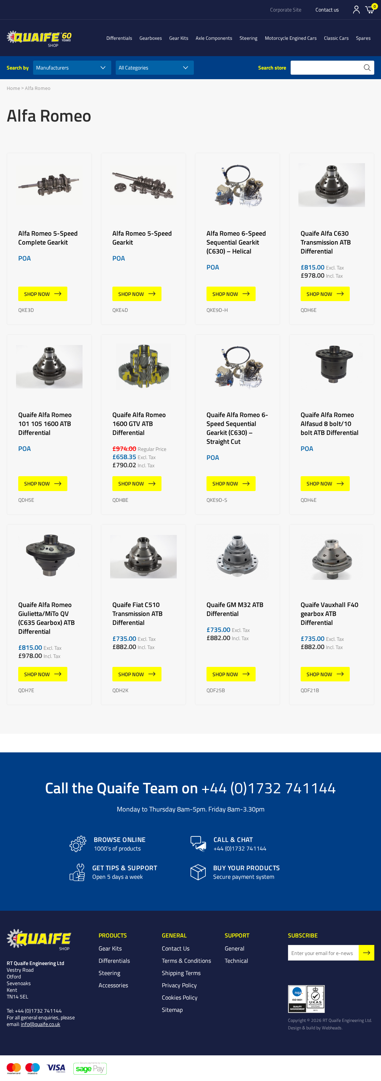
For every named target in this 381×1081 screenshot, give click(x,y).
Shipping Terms (181, 973)
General (234, 948)
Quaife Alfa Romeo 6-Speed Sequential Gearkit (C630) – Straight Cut (237, 424)
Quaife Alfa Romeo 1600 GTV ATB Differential (143, 424)
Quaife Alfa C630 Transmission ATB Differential (331, 239)
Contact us (327, 9)
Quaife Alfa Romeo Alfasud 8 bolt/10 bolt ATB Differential (331, 424)
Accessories (113, 985)
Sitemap (172, 1010)
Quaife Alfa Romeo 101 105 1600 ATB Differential (49, 424)
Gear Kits (178, 38)
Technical (236, 960)
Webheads (332, 1027)
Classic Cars (336, 38)
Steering (248, 38)
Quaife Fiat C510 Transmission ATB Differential (143, 615)
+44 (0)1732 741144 (268, 787)
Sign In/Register (356, 10)
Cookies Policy (180, 997)
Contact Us (175, 948)
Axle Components (214, 38)
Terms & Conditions (186, 960)
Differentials (119, 38)
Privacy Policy (179, 985)
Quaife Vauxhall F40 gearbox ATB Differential (331, 615)
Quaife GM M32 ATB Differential (237, 615)
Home (13, 88)
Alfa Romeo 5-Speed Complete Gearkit (49, 239)
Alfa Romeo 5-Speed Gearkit (143, 239)
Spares (363, 38)
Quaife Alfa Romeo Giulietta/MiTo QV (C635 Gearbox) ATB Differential (49, 615)
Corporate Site (285, 9)
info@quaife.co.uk (40, 1023)
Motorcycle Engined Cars (291, 38)
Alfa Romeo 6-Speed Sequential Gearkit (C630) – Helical (237, 239)
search (367, 68)
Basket (369, 9)
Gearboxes (151, 38)
